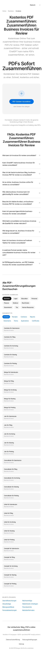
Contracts (24, 317)
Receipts (15, 317)
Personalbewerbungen (9, 610)
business (11, 11)
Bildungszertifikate (8, 607)
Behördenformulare (28, 610)
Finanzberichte (27, 607)
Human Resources (28, 307)
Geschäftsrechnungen (9, 600)
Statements (7, 321)
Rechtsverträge (27, 600)
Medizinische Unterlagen (30, 604)
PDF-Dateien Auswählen (21, 102)
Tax (17, 307)
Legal (15, 298)
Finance (6, 303)
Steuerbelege (6, 604)
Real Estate (25, 303)
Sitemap (21, 644)
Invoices (6, 317)
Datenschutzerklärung (13, 639)
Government (8, 307)
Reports (32, 317)
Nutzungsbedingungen (29, 639)
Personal (34, 298)
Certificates (35, 321)
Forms (16, 321)
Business (7, 298)
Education (24, 298)
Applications (25, 321)
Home (4, 11)
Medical (15, 303)
